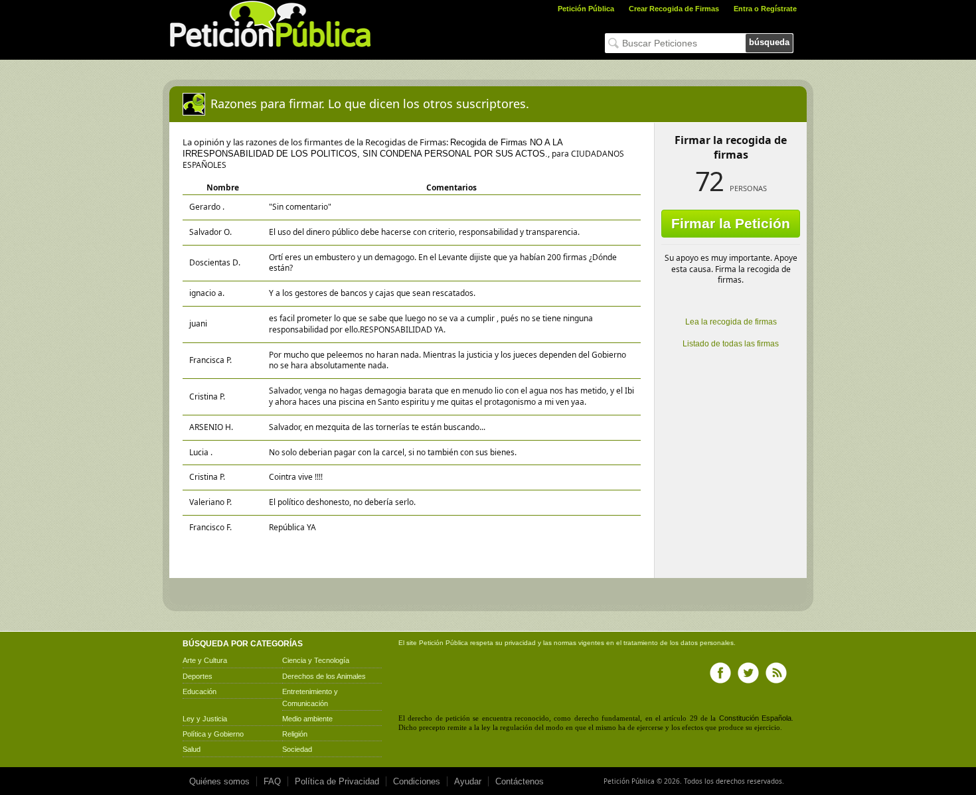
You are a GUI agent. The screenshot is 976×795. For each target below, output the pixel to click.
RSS (776, 673)
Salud (192, 749)
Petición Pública (586, 9)
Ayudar (467, 781)
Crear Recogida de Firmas (674, 9)
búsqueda (769, 42)
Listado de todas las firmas (731, 343)
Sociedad (297, 749)
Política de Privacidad (337, 781)
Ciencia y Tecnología (315, 660)
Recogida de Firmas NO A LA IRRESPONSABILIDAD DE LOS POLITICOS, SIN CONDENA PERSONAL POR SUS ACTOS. (372, 148)
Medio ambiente (307, 719)
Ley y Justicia (205, 719)
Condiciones (416, 781)
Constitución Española (755, 718)
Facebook (720, 673)
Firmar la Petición (730, 223)
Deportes (197, 676)
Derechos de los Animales (324, 676)
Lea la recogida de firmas (731, 321)
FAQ (272, 781)
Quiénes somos (219, 781)
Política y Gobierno (213, 734)
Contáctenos (519, 781)
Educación (199, 691)
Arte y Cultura (205, 660)
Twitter (748, 673)
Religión (294, 734)
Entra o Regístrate (765, 9)
